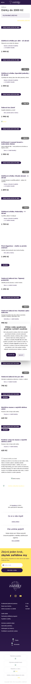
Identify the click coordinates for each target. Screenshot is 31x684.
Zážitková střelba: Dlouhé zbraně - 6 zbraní (14, 177)
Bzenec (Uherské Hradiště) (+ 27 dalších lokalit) (11, 219)
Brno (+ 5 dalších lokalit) (10, 382)
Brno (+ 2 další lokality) (10, 150)
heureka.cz (14, 505)
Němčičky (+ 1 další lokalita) (11, 319)
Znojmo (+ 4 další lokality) (11, 414)
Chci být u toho (12, 570)
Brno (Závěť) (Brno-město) (11, 112)
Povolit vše (11, 355)
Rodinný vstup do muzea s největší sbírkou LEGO (14, 440)
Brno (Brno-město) (9, 252)
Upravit (21, 355)
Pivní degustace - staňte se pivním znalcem (14, 247)
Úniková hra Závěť (8, 107)
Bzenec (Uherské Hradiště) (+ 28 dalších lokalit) (11, 46)
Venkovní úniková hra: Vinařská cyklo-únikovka (15, 311)
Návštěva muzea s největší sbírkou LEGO (14, 408)
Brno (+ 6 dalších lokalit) (10, 285)
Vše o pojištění (15, 540)
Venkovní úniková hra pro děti (12, 377)
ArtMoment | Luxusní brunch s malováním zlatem (12, 143)
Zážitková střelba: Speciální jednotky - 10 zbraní (15, 74)
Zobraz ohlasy (15, 521)
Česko (16, 640)
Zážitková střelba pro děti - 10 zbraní (15, 41)
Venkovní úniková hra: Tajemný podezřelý (12, 279)
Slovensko (16, 644)
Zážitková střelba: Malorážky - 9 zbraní (13, 212)
